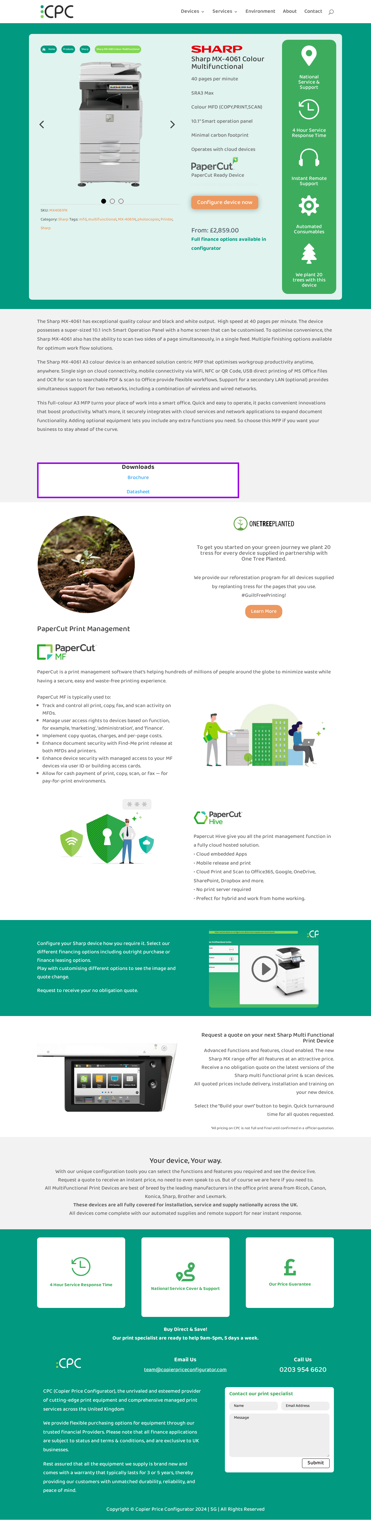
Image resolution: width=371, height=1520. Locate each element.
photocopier (148, 219)
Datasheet (138, 491)
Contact (313, 13)
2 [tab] (112, 201)
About (290, 13)
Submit (316, 1462)
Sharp (63, 219)
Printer (166, 219)
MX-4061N (127, 219)
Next (171, 124)
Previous (42, 124)
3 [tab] (121, 201)
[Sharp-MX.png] (110, 124)
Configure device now (224, 202)
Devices (190, 13)
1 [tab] (103, 201)
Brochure (138, 477)
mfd (83, 219)
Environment (260, 13)
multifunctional (102, 219)
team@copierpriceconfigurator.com (185, 1369)
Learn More (264, 611)
